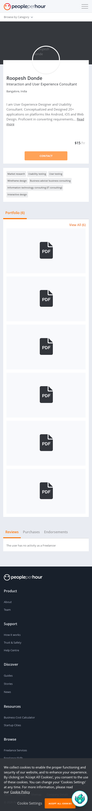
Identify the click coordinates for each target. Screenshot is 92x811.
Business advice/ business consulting (50, 180)
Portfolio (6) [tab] (15, 212)
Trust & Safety (12, 642)
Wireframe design (17, 180)
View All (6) (77, 225)
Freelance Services (15, 750)
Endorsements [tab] (56, 532)
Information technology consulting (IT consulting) (34, 187)
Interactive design (17, 194)
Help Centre (11, 650)
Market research (16, 173)
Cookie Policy (20, 792)
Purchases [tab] (31, 532)
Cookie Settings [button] (29, 803)
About (8, 602)
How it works (12, 635)
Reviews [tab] (12, 532)
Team (7, 610)
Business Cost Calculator (19, 717)
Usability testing (37, 173)
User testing (55, 173)
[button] (84, 6)
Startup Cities (12, 725)
